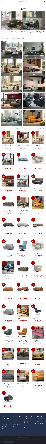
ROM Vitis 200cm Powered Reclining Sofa (8, 362)
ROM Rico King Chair (8, 275)
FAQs (14, 426)
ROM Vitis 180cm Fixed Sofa (37, 340)
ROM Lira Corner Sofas (23, 145)
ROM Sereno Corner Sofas (8, 188)
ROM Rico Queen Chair (8, 340)
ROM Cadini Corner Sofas (23, 297)
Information (17, 417)
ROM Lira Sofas (38, 145)
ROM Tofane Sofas (38, 188)
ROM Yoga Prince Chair (23, 318)
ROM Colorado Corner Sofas (8, 232)
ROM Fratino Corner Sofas (23, 167)
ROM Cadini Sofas (37, 297)
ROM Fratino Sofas (38, 167)
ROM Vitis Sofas (38, 210)
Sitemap (14, 429)
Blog (3, 428)
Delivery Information (17, 420)
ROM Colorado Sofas (8, 318)
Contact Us (28, 416)
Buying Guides (15, 428)
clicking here (28, 439)
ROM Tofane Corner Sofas (23, 232)
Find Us (3, 422)
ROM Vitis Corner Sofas (23, 210)
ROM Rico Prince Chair (23, 340)
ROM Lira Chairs (8, 145)
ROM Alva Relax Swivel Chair (23, 253)
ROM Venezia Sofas (8, 210)
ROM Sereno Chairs (8, 167)
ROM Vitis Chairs (38, 383)
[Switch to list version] (42, 128)
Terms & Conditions (16, 424)
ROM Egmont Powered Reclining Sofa (37, 362)
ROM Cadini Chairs (8, 297)
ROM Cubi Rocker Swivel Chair (23, 383)
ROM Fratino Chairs (38, 253)
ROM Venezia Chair (23, 275)
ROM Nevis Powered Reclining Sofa (8, 384)
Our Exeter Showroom (6, 424)
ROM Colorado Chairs (8, 253)
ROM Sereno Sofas (23, 188)
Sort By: (3, 127)
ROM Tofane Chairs (8, 405)
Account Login (15, 419)
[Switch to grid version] (38, 128)
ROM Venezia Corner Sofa (23, 362)
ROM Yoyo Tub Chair (38, 275)
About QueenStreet (6, 418)
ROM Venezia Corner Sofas (37, 232)
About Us (3, 421)
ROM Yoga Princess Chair (38, 318)
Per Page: (11, 127)
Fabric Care (4, 426)
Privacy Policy (15, 422)
